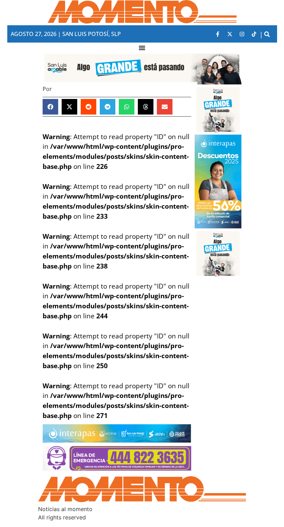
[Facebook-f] (218, 34)
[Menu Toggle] (142, 47)
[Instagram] (242, 34)
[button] (267, 34)
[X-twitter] (230, 34)
